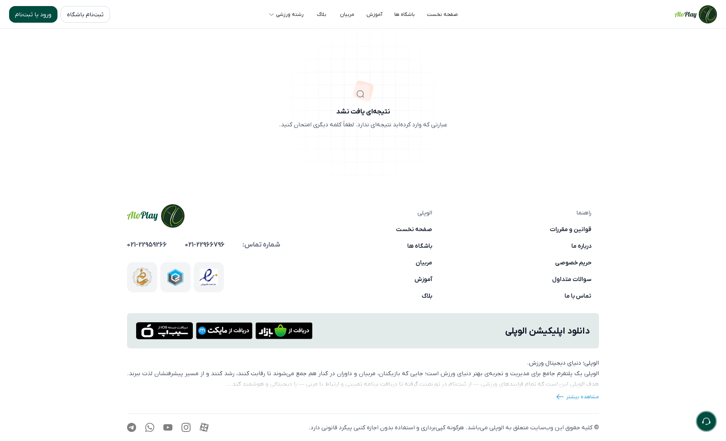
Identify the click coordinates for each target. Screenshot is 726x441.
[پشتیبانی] (706, 421)
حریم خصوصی (573, 262)
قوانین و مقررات (570, 229)
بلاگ (427, 296)
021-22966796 (205, 244)
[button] (442, 14)
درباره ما (581, 246)
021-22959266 (147, 244)
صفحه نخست (414, 229)
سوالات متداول (571, 279)
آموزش (423, 279)
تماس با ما (578, 296)
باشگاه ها (419, 246)
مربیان (424, 262)
